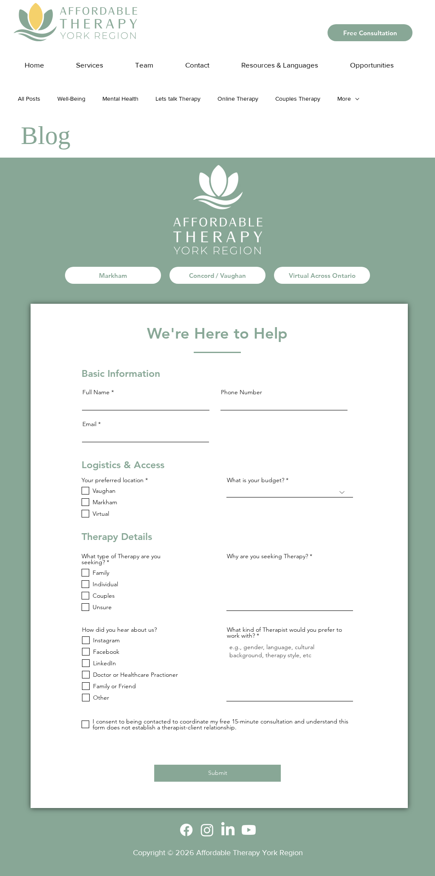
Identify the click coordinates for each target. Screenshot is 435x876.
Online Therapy (238, 98)
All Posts (29, 98)
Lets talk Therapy (178, 98)
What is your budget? (255, 480)
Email (89, 424)
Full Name (96, 392)
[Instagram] (207, 830)
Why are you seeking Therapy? (267, 556)
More (344, 98)
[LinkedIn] (228, 830)
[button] (288, 61)
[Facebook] (186, 830)
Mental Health (120, 98)
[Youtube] (248, 830)
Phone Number (241, 392)
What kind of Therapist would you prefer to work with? (284, 633)
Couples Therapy (297, 98)
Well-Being (71, 98)
